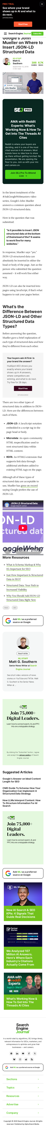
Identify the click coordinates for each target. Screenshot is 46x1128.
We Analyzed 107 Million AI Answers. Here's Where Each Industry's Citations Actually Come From (20, 957)
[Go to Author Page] (6, 61)
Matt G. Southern (17, 62)
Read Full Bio (23, 653)
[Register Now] (23, 894)
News (6, 607)
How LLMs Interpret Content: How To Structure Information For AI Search (22, 803)
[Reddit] (26, 1059)
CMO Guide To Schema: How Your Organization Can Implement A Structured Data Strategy (21, 791)
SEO (15, 607)
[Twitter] (34, 1053)
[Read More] (23, 935)
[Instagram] (20, 1059)
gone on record (29, 485)
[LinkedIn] (17, 1053)
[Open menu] (5, 33)
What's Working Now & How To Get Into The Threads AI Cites (21, 1002)
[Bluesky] (14, 1059)
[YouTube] (23, 1053)
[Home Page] (19, 33)
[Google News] (11, 1053)
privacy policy (25, 755)
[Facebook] (29, 1053)
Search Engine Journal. (27, 1121)
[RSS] (32, 1059)
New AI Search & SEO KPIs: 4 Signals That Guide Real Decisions (20, 913)
